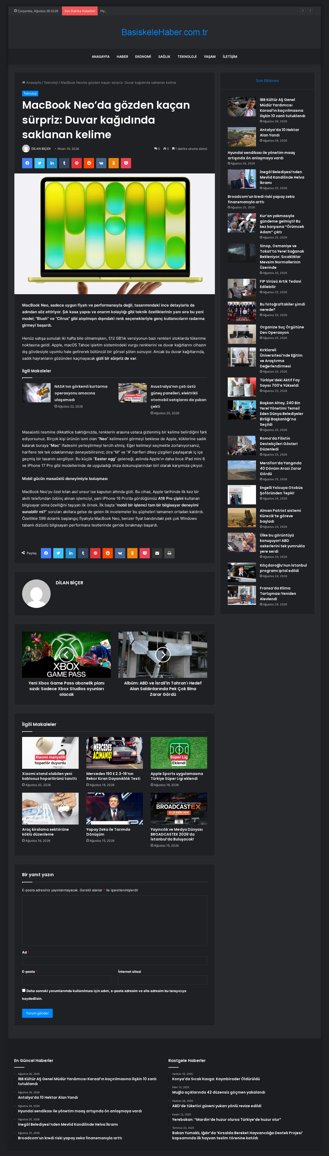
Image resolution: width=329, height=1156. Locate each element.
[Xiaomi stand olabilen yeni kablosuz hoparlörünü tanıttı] (50, 753)
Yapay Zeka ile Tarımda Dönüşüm (108, 832)
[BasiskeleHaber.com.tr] (164, 32)
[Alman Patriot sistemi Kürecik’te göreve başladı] (242, 517)
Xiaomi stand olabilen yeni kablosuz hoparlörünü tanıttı (49, 776)
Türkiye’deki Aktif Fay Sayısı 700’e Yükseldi (280, 382)
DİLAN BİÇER (41, 149)
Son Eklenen (267, 80)
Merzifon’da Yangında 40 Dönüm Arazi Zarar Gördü (280, 468)
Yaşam (210, 56)
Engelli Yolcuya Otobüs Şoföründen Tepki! (281, 490)
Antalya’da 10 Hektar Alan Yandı (279, 132)
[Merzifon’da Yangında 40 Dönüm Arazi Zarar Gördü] (242, 470)
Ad (25, 952)
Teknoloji (187, 56)
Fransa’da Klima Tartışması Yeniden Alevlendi (278, 594)
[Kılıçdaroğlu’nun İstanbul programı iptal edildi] (242, 572)
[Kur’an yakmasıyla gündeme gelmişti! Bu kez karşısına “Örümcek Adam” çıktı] (242, 223)
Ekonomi (143, 56)
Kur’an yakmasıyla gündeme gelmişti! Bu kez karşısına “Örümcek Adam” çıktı (282, 224)
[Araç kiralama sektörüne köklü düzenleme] (50, 809)
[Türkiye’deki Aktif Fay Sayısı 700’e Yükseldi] (242, 387)
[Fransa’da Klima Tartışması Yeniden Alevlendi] (242, 595)
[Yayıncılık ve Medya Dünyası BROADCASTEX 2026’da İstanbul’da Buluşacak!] (179, 809)
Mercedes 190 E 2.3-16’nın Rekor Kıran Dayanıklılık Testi (113, 776)
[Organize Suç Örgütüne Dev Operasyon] (242, 334)
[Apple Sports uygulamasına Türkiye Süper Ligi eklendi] (179, 753)
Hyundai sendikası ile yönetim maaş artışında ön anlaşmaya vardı (151, 11)
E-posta (30, 971)
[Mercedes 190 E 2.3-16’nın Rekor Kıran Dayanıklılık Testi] (114, 753)
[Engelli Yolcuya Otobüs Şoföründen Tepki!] (242, 494)
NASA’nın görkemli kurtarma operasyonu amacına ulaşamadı (80, 393)
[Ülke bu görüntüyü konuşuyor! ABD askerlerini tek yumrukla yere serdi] (242, 542)
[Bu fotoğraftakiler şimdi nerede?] (242, 311)
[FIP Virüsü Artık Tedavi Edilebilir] (242, 288)
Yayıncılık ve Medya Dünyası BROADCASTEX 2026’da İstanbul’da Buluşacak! (177, 834)
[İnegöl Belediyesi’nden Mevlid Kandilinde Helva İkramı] (242, 179)
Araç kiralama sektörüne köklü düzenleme (45, 832)
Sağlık (164, 56)
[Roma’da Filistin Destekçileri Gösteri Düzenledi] (242, 445)
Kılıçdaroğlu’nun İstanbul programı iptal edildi (283, 568)
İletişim (230, 56)
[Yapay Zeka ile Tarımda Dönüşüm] (114, 809)
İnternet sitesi (129, 971)
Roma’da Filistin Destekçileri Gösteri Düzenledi (279, 444)
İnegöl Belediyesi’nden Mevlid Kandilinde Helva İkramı (282, 177)
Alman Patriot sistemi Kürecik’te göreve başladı (280, 516)
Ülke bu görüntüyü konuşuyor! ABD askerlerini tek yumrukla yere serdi (282, 543)
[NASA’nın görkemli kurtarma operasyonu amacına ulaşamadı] (36, 392)
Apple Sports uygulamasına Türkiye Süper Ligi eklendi (177, 776)
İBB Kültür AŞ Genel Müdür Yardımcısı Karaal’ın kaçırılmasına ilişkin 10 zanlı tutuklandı (282, 107)
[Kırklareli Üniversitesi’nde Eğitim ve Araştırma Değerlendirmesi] (242, 357)
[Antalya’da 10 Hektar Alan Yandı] (242, 136)
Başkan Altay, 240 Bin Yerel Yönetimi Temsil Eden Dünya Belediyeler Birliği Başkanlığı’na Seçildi (281, 413)
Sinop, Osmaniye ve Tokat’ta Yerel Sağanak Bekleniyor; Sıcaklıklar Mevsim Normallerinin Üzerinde (282, 256)
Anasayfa (100, 56)
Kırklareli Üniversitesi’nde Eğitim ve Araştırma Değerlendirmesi (281, 358)
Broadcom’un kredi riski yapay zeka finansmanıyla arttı (261, 199)
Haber (122, 56)
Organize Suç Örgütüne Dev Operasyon (282, 330)
